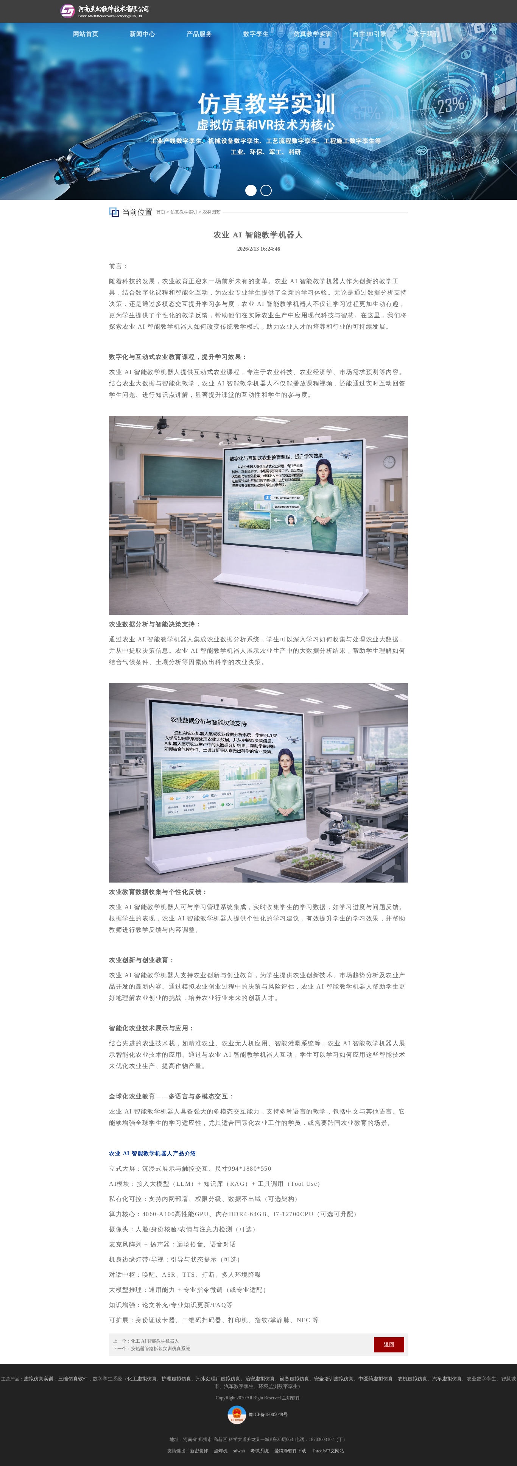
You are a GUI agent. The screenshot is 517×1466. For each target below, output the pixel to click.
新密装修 (199, 1451)
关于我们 (426, 34)
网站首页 (86, 34)
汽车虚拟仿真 (447, 1379)
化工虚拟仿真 (142, 1379)
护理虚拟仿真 (176, 1379)
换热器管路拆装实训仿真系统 (160, 1348)
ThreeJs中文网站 (328, 1451)
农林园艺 (211, 212)
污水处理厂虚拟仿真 (218, 1379)
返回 (389, 1344)
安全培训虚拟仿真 (333, 1379)
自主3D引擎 (370, 34)
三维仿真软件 (73, 1379)
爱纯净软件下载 (290, 1451)
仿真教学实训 (313, 34)
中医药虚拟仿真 (375, 1379)
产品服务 (199, 34)
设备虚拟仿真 (294, 1379)
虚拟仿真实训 (38, 1379)
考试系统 (260, 1451)
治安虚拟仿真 (260, 1379)
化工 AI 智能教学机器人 (155, 1341)
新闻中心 (143, 34)
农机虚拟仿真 (412, 1379)
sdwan (239, 1451)
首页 (160, 212)
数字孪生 (256, 34)
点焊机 (220, 1451)
